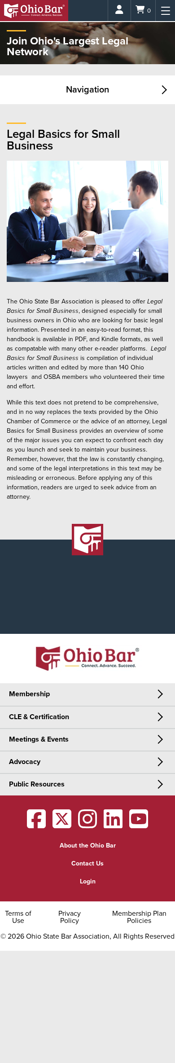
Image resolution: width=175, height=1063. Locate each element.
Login (88, 881)
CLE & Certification (39, 716)
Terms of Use (18, 917)
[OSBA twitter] (61, 825)
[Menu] (165, 10)
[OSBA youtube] (138, 825)
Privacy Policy (69, 917)
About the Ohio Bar (88, 845)
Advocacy (24, 761)
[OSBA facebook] (36, 825)
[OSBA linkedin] (113, 825)
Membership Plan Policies (139, 917)
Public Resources (37, 784)
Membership (29, 694)
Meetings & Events (39, 739)
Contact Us (87, 863)
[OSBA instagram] (87, 825)
